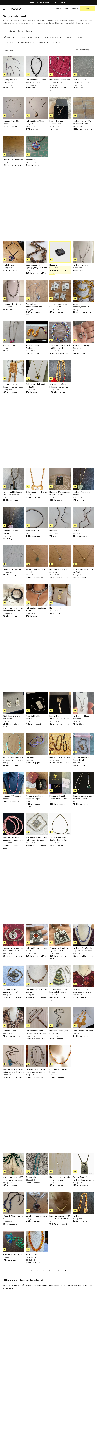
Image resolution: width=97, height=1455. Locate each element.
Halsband (10, 31)
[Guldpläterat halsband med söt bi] (37, 371)
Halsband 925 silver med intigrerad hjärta (59, 493)
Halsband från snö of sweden (81, 493)
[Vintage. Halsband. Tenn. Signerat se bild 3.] (60, 935)
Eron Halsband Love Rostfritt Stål (81, 758)
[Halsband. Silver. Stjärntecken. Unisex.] (83, 66)
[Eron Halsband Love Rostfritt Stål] (83, 744)
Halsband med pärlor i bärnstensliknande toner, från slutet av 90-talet (36, 1032)
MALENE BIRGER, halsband (33, 717)
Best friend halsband (11, 345)
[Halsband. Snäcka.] (13, 1017)
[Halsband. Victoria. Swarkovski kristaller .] (83, 976)
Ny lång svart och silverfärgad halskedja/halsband (11, 81)
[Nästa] (65, 1271)
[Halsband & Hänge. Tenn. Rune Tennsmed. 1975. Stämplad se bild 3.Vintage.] (13, 935)
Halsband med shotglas (12, 1254)
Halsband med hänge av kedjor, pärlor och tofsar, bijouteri (13, 1070)
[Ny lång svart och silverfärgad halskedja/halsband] (13, 66)
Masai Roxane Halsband (83, 1031)
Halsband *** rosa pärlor (13, 796)
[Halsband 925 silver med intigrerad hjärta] (60, 479)
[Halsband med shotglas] (13, 1241)
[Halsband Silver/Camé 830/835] (37, 108)
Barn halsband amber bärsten (58, 1070)
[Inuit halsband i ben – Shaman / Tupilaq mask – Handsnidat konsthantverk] (13, 371)
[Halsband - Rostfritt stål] (13, 291)
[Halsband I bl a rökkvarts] (60, 744)
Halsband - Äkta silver (82, 265)
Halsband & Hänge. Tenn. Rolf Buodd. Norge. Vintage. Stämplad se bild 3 (37, 838)
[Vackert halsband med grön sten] (37, 556)
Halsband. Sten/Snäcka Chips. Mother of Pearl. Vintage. (82, 949)
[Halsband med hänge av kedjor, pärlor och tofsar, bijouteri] (13, 1056)
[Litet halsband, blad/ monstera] (60, 556)
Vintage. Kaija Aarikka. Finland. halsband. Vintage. (58, 990)
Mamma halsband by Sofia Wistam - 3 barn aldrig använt (58, 797)
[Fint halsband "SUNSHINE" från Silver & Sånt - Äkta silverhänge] (60, 703)
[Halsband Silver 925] (13, 108)
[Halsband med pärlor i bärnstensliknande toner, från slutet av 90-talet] (37, 1017)
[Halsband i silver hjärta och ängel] (60, 1017)
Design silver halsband (12, 569)
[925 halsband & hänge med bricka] (13, 703)
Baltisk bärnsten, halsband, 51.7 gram (34, 1255)
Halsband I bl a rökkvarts (59, 757)
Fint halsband (8, 265)
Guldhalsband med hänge (36, 492)
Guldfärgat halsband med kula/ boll (83, 570)
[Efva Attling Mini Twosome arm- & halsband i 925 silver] (60, 108)
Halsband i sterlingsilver (13, 160)
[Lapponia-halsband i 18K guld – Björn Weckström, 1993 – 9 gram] (60, 1203)
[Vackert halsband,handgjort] (83, 291)
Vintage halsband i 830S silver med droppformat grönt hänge (13, 1178)
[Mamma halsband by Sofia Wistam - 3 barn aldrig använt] (60, 783)
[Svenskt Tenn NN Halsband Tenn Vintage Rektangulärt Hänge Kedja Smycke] (83, 1164)
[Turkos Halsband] (37, 1164)
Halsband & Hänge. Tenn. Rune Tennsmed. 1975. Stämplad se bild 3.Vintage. (13, 949)
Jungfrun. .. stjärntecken (36, 1216)
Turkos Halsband (33, 1177)
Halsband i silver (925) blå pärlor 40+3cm (82, 122)
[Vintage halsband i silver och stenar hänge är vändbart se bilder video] (13, 595)
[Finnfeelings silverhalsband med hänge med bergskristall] (37, 291)
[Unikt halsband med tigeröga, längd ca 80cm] (37, 252)
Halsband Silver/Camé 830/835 (35, 122)
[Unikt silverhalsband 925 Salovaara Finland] (60, 66)
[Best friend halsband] (13, 332)
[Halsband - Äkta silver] (83, 252)
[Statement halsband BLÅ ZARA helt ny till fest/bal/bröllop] (60, 332)
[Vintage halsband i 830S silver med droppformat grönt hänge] (13, 1164)
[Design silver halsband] (13, 556)
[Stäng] (95, 2)
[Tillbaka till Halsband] (4, 31)
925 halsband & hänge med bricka (12, 717)
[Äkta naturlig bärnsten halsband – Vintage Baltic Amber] (60, 371)
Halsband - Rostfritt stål (13, 304)
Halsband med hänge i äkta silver (82, 346)
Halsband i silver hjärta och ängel (58, 1032)
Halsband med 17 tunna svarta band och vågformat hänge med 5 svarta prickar (36, 81)
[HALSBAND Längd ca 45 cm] (13, 1203)
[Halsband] (60, 252)
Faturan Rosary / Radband (33, 346)
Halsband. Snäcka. (10, 1031)
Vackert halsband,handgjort (81, 305)
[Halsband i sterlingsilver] (13, 146)
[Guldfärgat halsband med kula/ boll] (83, 556)
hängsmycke (31, 160)
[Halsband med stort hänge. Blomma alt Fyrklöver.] (13, 976)
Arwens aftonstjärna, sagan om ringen (35, 797)
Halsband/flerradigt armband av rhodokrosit (13, 838)
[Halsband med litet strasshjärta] (83, 703)
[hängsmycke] (37, 146)
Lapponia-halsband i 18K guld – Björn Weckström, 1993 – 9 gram (59, 1217)
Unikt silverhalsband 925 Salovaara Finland (59, 81)
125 (58, 1271)
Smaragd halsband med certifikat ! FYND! (82, 797)
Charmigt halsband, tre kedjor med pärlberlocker (36, 1070)
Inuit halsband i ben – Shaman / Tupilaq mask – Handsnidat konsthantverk (13, 385)
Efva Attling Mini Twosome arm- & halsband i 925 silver (58, 122)
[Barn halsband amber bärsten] (60, 1056)
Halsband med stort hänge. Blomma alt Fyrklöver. (11, 990)
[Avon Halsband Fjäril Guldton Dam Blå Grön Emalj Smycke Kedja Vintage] (60, 824)
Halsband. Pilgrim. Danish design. (36, 990)
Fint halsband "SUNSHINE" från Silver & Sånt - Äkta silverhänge (59, 717)
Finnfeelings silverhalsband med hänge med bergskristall (36, 305)
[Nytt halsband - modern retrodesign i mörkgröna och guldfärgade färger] (13, 744)
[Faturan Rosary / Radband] (37, 332)
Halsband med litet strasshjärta (81, 717)
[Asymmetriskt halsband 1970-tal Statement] (13, 479)
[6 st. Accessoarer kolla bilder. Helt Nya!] (60, 291)
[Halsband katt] (60, 595)
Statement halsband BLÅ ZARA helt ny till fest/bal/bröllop (59, 346)
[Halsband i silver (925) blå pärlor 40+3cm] (83, 108)
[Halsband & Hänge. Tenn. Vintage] (37, 935)
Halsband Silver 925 (11, 121)
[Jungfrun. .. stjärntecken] (37, 1203)
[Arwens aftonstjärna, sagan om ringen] (37, 783)
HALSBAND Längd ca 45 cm (13, 1217)
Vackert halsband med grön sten (35, 570)
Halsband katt (55, 608)
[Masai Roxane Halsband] (83, 1017)
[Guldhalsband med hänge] (37, 479)
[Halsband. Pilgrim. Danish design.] (37, 976)
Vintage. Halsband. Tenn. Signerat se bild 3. (60, 949)
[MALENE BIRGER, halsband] (37, 703)
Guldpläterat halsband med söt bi (35, 385)
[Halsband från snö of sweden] (83, 479)
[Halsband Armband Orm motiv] (37, 595)
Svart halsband (32, 531)
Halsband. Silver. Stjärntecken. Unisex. (82, 81)
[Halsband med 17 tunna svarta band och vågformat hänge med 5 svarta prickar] (37, 66)
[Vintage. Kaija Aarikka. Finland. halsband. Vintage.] (60, 976)
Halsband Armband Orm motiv (36, 609)
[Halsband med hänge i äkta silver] (83, 332)
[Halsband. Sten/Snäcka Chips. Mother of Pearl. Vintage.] (83, 935)
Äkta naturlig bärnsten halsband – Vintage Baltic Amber (60, 385)
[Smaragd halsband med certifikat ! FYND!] (83, 783)
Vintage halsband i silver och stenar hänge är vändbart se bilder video (13, 609)
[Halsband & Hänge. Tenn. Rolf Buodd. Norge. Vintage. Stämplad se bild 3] (37, 824)
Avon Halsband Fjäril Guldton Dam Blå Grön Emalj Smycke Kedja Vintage (58, 838)
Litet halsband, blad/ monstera (58, 570)
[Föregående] (32, 1271)
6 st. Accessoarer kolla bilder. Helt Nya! (59, 305)
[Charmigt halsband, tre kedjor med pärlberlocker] (37, 1056)
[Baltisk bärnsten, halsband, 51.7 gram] (37, 1241)
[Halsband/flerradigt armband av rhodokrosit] (13, 824)
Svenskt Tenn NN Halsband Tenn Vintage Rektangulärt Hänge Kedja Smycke (82, 1178)
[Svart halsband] (37, 517)
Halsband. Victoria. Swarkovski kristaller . (82, 990)
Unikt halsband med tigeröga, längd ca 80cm (36, 266)
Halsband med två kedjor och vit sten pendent (59, 1178)
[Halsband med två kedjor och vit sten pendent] (60, 1164)
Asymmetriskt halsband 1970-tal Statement (12, 493)
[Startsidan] (14, 8)
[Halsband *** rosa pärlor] (13, 783)
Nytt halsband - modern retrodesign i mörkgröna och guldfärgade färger (13, 758)
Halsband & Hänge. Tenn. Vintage (36, 949)
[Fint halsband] (13, 252)
